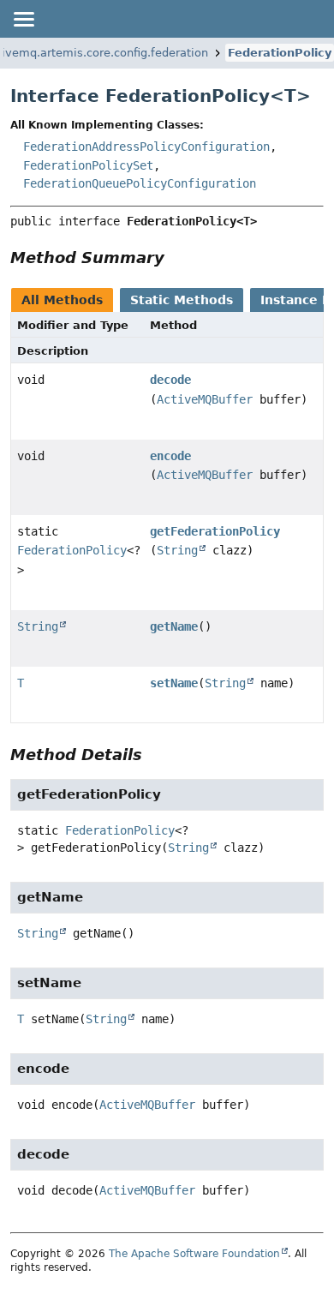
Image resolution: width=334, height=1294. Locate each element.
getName (174, 626)
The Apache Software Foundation (194, 1254)
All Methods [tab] (62, 300)
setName (174, 683)
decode (170, 379)
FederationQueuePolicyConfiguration (139, 183)
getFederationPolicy (215, 531)
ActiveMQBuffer (205, 399)
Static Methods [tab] (181, 300)
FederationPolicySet (88, 165)
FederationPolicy (279, 52)
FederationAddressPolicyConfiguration (146, 146)
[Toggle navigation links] (23, 19)
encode (170, 456)
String (177, 550)
